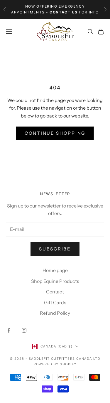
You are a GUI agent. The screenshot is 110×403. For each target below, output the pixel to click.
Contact (55, 292)
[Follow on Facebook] (9, 330)
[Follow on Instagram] (24, 330)
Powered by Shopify (55, 364)
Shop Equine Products (55, 281)
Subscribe (55, 249)
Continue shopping (55, 133)
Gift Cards (55, 302)
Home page (55, 270)
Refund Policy (55, 313)
